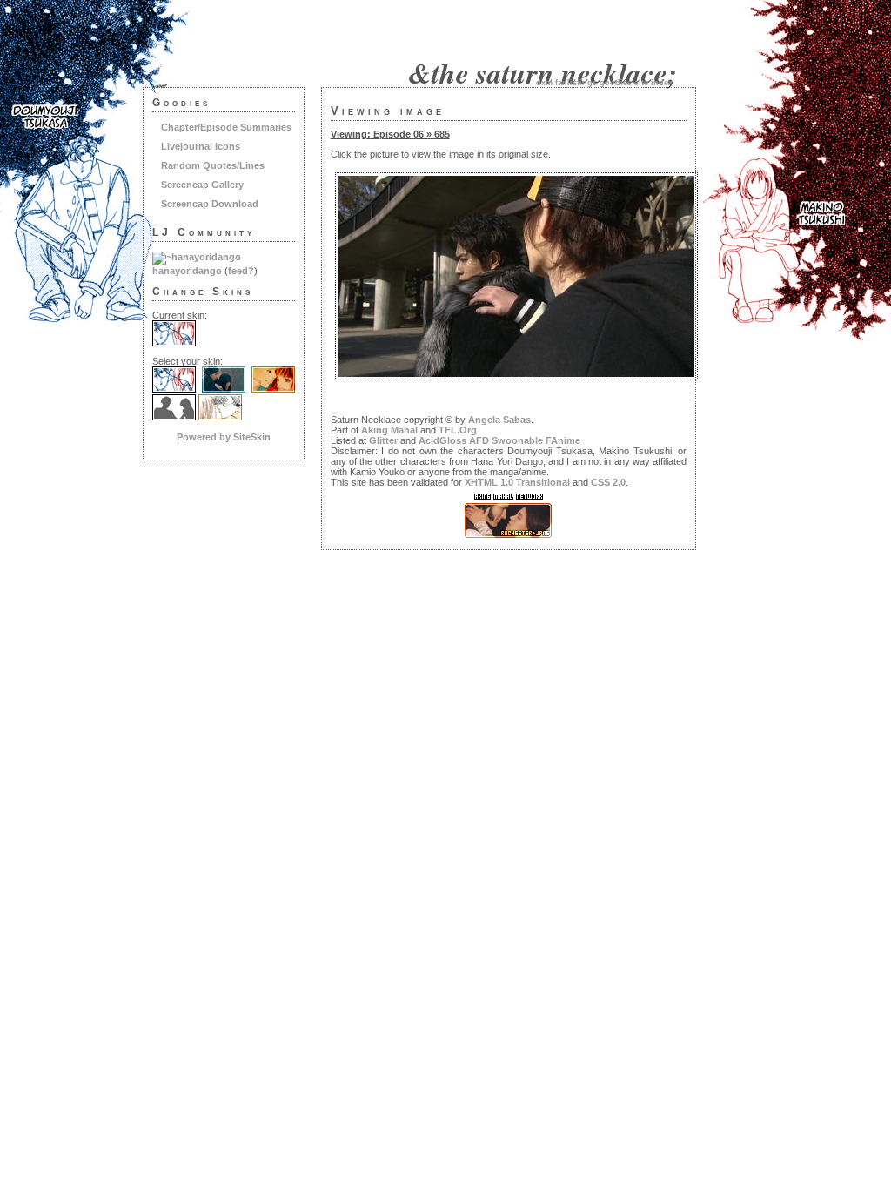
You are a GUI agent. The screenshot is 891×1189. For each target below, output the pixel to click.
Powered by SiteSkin (224, 437)
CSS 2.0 (608, 482)
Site (641, 82)
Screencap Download (209, 203)
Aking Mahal (389, 430)
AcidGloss (442, 440)
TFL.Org (458, 430)
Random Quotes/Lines (213, 165)
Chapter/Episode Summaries (226, 127)
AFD (479, 440)
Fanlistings (576, 82)
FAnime (563, 440)
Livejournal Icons (200, 146)
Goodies (616, 82)
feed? (241, 270)
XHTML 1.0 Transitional (517, 482)
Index (662, 82)
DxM (544, 82)
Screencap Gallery (202, 184)
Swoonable (517, 440)
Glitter (383, 440)
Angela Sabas (499, 419)
